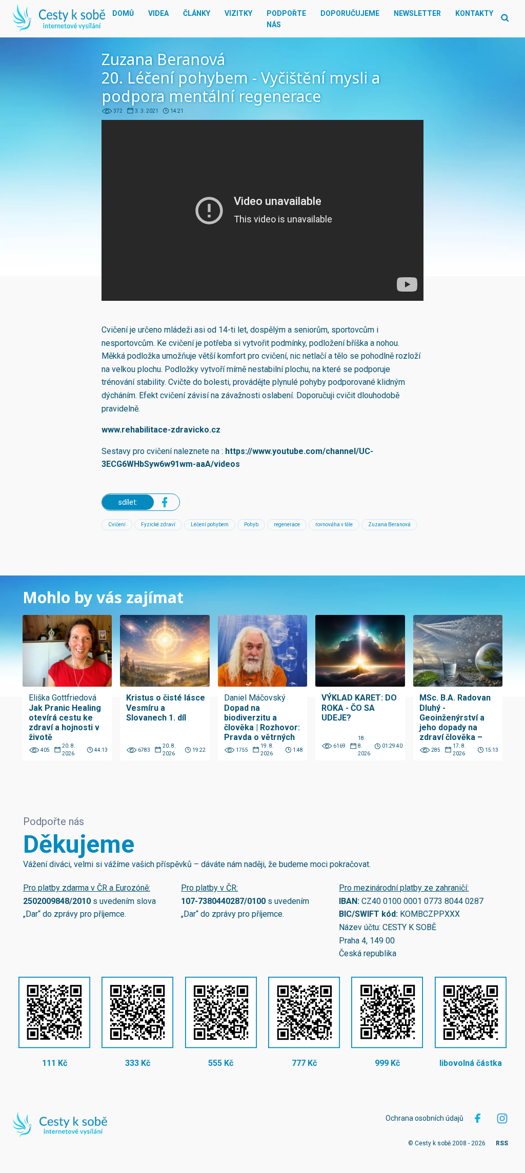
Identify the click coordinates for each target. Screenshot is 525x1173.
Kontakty (474, 13)
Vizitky (238, 13)
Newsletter (417, 13)
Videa (158, 13)
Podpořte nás (286, 19)
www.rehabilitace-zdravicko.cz (161, 430)
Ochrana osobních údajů (424, 1118)
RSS (502, 1143)
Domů (123, 13)
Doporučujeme (349, 13)
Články (196, 13)
